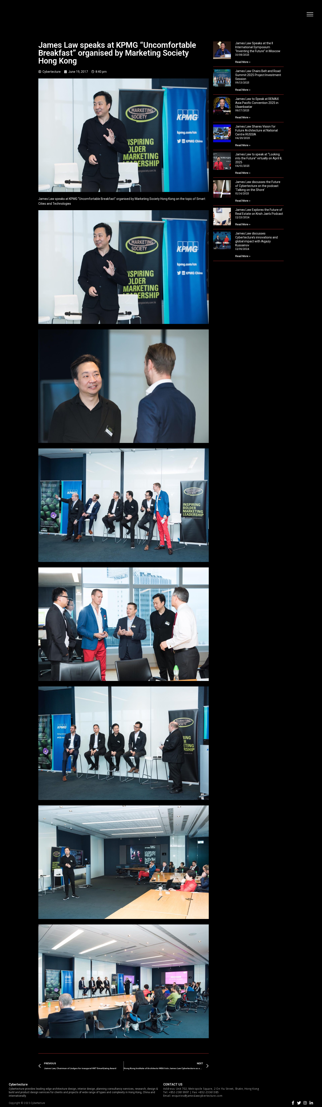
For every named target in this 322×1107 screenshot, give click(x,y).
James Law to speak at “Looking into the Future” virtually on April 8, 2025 (258, 158)
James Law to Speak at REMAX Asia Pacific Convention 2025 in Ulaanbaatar (257, 102)
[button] (309, 14)
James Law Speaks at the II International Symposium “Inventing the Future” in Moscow (257, 47)
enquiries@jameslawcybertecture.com (197, 1096)
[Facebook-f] (293, 1103)
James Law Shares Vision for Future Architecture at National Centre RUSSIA (256, 130)
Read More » (242, 62)
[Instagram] (305, 1103)
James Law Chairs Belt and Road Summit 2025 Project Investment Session (258, 75)
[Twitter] (299, 1103)
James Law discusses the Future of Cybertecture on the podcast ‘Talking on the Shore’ (257, 186)
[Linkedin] (311, 1103)
